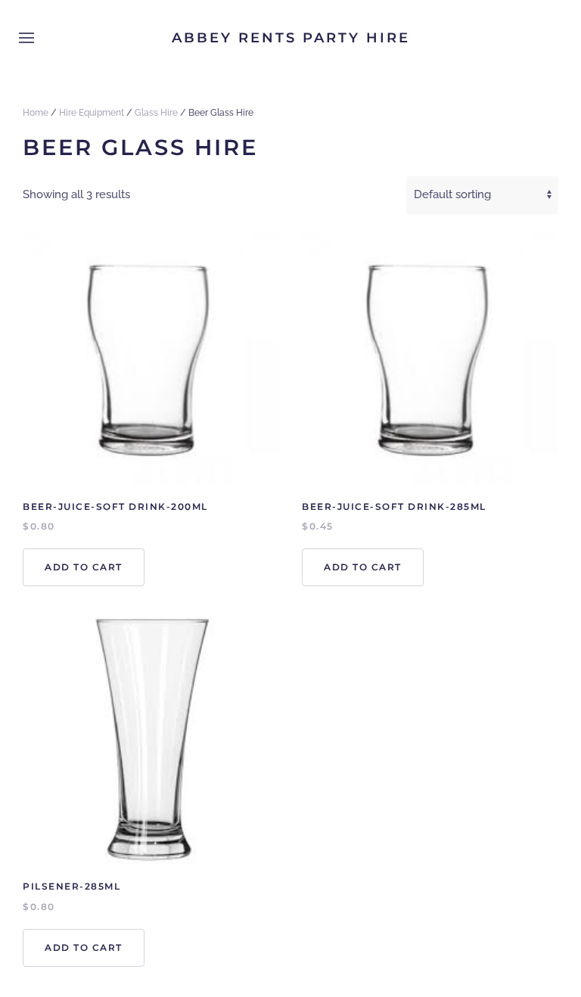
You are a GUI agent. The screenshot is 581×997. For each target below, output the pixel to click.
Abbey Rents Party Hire (291, 38)
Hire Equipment (91, 112)
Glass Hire (156, 112)
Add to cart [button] (84, 567)
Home (35, 112)
